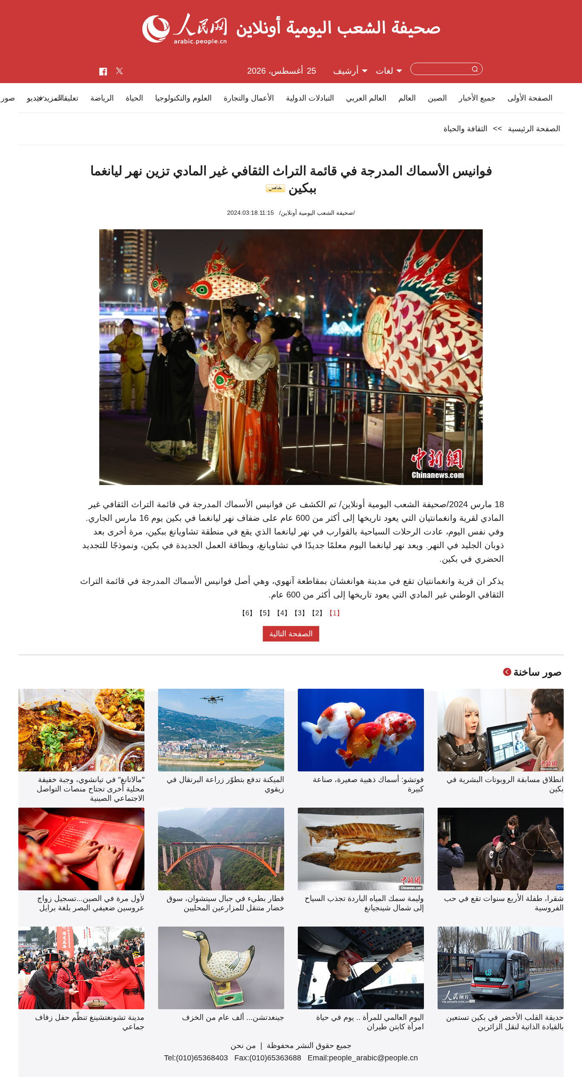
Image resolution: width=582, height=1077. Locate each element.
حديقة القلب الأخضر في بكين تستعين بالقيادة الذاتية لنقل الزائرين (505, 1022)
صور (8, 98)
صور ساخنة (537, 672)
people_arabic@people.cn (373, 1058)
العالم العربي (366, 98)
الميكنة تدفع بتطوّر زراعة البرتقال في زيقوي (225, 784)
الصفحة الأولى (530, 98)
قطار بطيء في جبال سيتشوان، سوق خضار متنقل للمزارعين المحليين (225, 903)
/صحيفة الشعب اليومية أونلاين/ (317, 212)
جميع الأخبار (477, 98)
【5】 (265, 613)
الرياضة (102, 98)
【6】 (247, 613)
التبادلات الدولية (310, 98)
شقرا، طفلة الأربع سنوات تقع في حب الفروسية (504, 903)
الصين (437, 98)
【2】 (317, 613)
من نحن (243, 1045)
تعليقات (66, 98)
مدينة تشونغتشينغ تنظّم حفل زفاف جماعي (89, 1022)
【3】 (299, 613)
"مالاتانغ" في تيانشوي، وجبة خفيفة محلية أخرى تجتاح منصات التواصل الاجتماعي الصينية (90, 789)
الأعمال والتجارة (249, 98)
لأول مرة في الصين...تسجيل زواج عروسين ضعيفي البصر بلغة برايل (90, 903)
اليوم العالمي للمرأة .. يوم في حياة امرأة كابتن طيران (370, 1022)
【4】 (282, 613)
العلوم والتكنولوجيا (183, 98)
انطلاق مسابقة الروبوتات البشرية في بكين (505, 784)
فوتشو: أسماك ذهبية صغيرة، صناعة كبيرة (368, 784)
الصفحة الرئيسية (534, 128)
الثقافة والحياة (465, 128)
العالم (407, 98)
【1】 (334, 613)
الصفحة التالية (291, 633)
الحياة (134, 98)
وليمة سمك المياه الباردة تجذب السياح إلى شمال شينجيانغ (364, 903)
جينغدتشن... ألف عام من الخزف (233, 1017)
